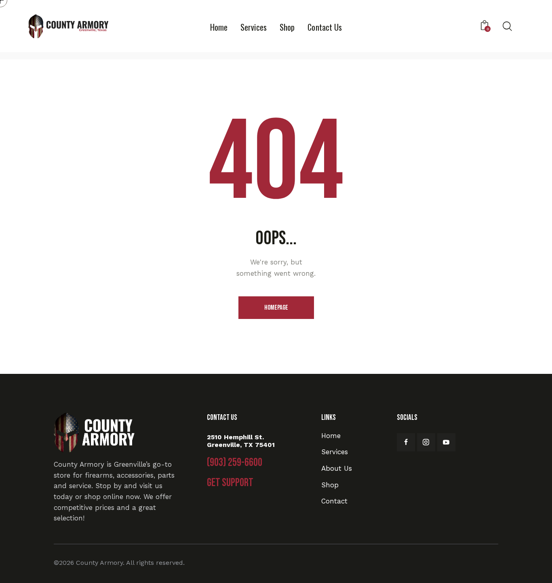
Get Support (230, 483)
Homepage (276, 308)
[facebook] (406, 442)
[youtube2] (446, 442)
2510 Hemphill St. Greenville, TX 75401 (241, 441)
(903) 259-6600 (234, 463)
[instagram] (426, 442)
